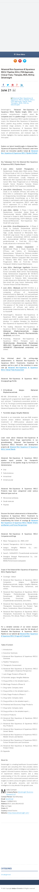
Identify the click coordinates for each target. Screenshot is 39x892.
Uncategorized (6, 874)
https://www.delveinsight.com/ (18, 813)
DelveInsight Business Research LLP (19, 793)
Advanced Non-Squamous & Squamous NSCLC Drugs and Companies (19, 635)
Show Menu (20, 54)
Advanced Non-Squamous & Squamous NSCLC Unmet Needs (19, 448)
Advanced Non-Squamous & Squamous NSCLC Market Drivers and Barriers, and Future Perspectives (19, 522)
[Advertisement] (19, 29)
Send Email (9, 799)
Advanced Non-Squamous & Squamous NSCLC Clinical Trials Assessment (19, 368)
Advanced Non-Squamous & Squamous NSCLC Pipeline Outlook (19, 152)
